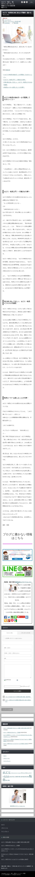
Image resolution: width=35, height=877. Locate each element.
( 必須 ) (7, 647)
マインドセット (7, 19)
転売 (20, 21)
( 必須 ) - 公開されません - (12, 653)
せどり (5, 21)
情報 (19, 776)
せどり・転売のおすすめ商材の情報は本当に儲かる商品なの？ (18, 700)
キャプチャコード (25, 686)
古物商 (16, 776)
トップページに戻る (7, 709)
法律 (22, 776)
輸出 (9, 780)
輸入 (7, 780)
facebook (27, 2)
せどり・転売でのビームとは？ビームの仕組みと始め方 (16, 743)
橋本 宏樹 (16, 22)
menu (31, 2)
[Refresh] (17, 680)
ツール (19, 772)
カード (15, 772)
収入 (14, 776)
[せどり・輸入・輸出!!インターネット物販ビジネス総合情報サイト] (8, 5)
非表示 (8, 70)
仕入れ (6, 776)
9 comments (7, 22)
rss (22, 2)
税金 (28, 776)
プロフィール (6, 758)
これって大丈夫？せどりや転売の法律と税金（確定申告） (18, 696)
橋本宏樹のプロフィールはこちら (17, 806)
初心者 (16, 21)
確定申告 (25, 776)
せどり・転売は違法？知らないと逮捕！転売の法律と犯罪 (16, 728)
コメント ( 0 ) (9, 632)
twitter (24, 2)
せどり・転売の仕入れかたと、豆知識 (12, 732)
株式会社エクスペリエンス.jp (23, 582)
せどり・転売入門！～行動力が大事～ (15, 79)
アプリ (12, 772)
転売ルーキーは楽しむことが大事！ (14, 87)
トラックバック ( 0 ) (25, 632)
